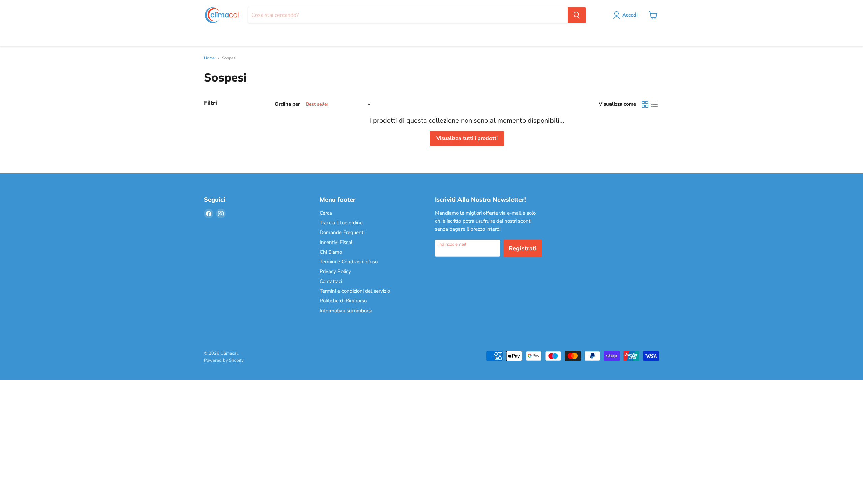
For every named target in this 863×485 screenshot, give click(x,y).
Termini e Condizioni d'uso (349, 261)
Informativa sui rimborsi (346, 310)
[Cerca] (577, 15)
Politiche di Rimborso (343, 300)
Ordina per (287, 104)
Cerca (326, 212)
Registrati (523, 248)
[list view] (654, 104)
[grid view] (645, 104)
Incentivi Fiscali (336, 242)
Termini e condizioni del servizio (355, 291)
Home (209, 58)
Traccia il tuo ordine (341, 222)
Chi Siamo (331, 252)
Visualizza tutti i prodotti (467, 138)
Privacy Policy (335, 271)
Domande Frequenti (342, 232)
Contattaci (331, 281)
